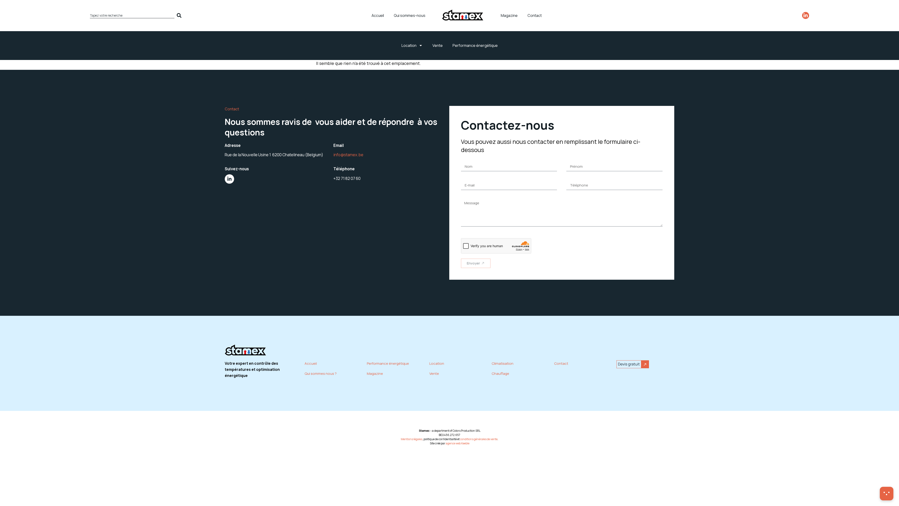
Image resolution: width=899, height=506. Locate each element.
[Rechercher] (180, 15)
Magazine (509, 15)
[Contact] (886, 493)
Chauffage (500, 373)
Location (409, 45)
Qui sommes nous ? (321, 373)
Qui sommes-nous (409, 15)
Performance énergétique (475, 45)
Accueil (378, 15)
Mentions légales (411, 439)
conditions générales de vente (478, 439)
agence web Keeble (457, 443)
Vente (437, 45)
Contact (534, 15)
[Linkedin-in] (805, 15)
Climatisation (502, 363)
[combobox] (132, 15)
